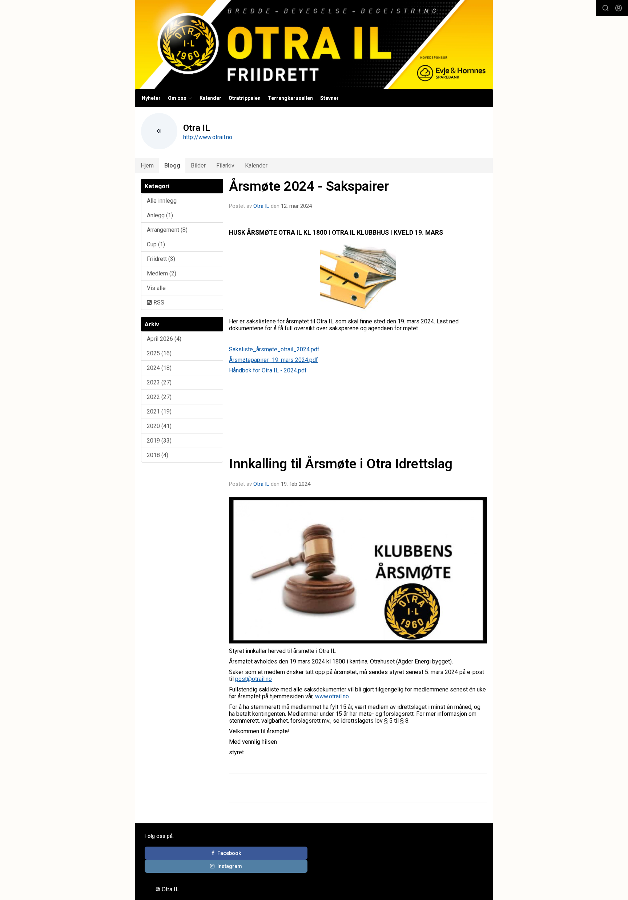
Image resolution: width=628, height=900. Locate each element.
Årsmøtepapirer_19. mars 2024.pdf (273, 359)
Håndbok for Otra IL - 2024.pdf (268, 370)
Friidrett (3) (161, 258)
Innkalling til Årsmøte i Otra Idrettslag (340, 464)
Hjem (147, 165)
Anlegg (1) (160, 215)
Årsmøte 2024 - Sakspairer (309, 186)
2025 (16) (159, 353)
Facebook (229, 853)
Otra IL (261, 206)
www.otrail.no (332, 696)
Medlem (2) (161, 273)
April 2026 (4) (164, 338)
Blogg (172, 165)
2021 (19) (159, 411)
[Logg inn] (618, 8)
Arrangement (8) (167, 229)
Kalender (210, 98)
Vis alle (156, 287)
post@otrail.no (253, 678)
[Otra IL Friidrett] (314, 44)
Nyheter (151, 98)
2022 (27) (159, 397)
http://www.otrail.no (207, 137)
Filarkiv (225, 165)
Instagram (229, 866)
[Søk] (605, 8)
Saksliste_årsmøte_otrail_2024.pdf (274, 349)
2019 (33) (159, 440)
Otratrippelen (245, 98)
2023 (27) (159, 382)
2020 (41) (159, 426)
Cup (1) (156, 244)
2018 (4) (157, 455)
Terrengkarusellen (290, 98)
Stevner (329, 98)
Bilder (198, 165)
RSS (158, 302)
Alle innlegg (162, 200)
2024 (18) (159, 367)
